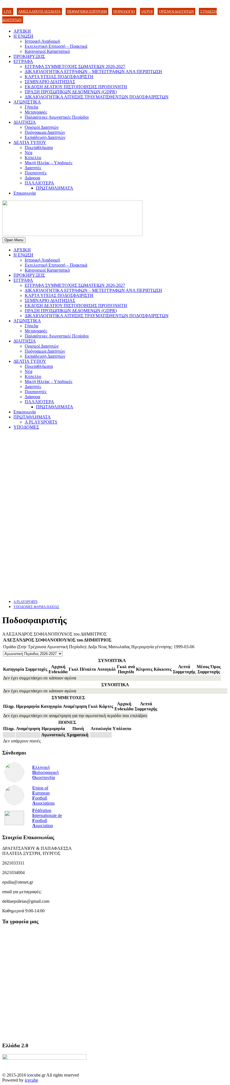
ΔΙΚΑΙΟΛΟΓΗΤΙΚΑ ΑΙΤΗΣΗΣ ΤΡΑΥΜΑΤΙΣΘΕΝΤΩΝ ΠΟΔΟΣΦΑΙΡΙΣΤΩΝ (97, 96)
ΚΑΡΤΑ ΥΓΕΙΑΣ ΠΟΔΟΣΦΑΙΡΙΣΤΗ (59, 76)
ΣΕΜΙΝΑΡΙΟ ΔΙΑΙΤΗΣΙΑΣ (50, 81)
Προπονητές (36, 172)
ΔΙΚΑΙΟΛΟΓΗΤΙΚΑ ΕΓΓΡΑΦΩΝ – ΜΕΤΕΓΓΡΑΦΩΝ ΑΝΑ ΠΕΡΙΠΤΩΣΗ (93, 71)
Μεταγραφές (36, 112)
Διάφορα (32, 177)
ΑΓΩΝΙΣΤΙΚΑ (27, 102)
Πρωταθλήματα (39, 147)
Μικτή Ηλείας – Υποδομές (48, 162)
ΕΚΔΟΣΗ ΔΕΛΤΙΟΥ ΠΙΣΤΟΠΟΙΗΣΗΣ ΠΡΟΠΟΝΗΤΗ (76, 86)
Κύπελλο (33, 157)
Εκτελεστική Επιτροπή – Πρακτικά (56, 46)
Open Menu (13, 240)
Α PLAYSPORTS (41, 422)
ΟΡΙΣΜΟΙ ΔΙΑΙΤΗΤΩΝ (176, 11)
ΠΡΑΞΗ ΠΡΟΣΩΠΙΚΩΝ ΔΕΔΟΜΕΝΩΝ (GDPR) (71, 91)
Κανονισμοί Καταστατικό (47, 51)
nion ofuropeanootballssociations (43, 795)
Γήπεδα (31, 107)
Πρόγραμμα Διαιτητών (45, 132)
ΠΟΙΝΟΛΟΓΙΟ (124, 11)
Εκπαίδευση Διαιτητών (45, 137)
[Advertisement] (115, 473)
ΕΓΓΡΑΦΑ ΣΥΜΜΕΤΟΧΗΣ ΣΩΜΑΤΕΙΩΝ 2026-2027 (75, 66)
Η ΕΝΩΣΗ (23, 36)
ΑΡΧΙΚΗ (22, 31)
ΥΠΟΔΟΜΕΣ (26, 427)
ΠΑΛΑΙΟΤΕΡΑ (39, 183)
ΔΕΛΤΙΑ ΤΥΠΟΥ (29, 142)
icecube (31, 1080)
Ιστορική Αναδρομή (42, 41)
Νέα (28, 152)
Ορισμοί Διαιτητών (42, 127)
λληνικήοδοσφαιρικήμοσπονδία (45, 772)
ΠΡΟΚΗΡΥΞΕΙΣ (29, 56)
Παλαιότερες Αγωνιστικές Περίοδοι (57, 117)
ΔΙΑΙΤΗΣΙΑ (24, 122)
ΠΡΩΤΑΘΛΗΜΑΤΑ (54, 188)
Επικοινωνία (24, 193)
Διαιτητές (33, 167)
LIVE (8, 11)
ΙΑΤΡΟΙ (147, 11)
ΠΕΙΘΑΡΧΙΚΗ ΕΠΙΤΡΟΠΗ (87, 11)
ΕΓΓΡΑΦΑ (23, 61)
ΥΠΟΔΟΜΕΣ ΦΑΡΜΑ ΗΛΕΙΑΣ (36, 607)
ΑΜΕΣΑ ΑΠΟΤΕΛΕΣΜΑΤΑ (39, 11)
